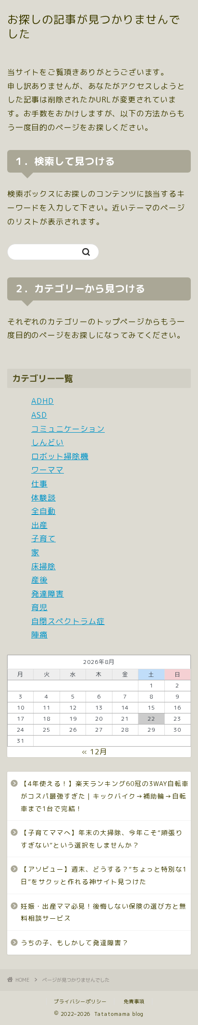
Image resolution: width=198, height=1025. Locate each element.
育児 (39, 607)
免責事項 (134, 1001)
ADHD (42, 401)
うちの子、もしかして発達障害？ (75, 942)
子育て (43, 538)
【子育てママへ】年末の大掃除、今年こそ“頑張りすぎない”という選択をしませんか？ (102, 839)
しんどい (47, 442)
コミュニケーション (68, 429)
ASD (39, 415)
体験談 (43, 497)
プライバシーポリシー (80, 1001)
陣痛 (39, 634)
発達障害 (47, 593)
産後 (39, 580)
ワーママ (47, 469)
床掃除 (43, 566)
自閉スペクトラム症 (68, 621)
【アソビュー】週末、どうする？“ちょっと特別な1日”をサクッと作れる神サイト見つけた (104, 875)
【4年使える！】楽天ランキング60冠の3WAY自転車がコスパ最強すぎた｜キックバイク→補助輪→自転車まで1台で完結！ (105, 795)
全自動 (43, 511)
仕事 (39, 483)
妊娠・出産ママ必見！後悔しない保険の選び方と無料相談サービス (103, 912)
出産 (39, 525)
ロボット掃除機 (59, 456)
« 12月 (94, 752)
